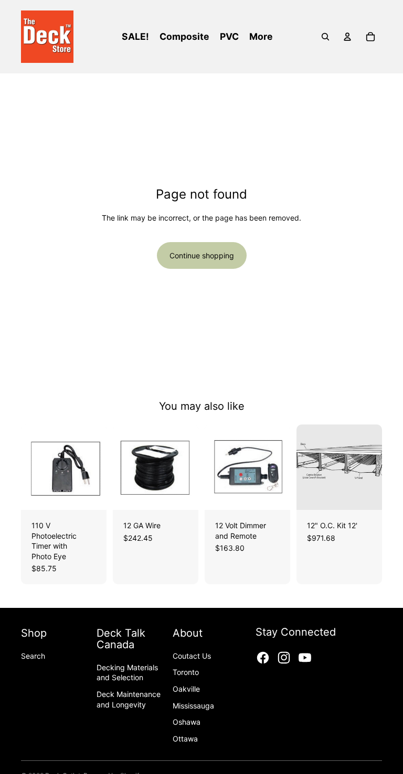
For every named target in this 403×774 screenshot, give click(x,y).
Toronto (186, 672)
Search (33, 655)
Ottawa (185, 738)
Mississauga (193, 705)
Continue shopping (201, 255)
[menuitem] (261, 36)
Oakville (186, 688)
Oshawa (186, 721)
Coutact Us (192, 655)
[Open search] (325, 36)
